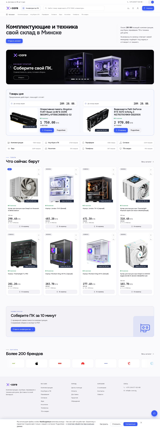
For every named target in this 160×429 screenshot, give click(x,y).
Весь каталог (146, 162)
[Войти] (138, 8)
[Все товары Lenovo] (52, 363)
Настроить (104, 424)
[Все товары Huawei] (75, 363)
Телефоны (76, 14)
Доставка (74, 394)
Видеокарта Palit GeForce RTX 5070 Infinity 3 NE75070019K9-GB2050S (127, 112)
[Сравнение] (128, 8)
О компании (101, 388)
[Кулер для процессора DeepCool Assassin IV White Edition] (24, 198)
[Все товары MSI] (122, 363)
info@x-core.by (131, 391)
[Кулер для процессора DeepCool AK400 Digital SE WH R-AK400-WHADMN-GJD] (136, 264)
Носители (67, 14)
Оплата (74, 391)
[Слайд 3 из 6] (79, 79)
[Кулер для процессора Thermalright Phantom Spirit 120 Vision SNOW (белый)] (136, 198)
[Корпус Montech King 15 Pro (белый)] (99, 264)
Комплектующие (23, 14)
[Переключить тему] (151, 2)
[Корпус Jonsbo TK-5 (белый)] (61, 198)
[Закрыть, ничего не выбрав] (141, 423)
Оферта (100, 394)
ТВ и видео (84, 14)
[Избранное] (133, 8)
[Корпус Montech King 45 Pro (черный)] (61, 264)
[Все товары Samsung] (98, 363)
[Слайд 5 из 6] (85, 79)
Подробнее (61, 130)
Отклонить (116, 424)
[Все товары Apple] (29, 363)
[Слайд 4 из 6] (82, 79)
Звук (60, 14)
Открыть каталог (14, 41)
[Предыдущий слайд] (10, 67)
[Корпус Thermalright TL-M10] (24, 264)
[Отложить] (38, 170)
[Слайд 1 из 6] (72, 79)
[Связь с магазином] (154, 413)
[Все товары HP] (145, 363)
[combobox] (73, 8)
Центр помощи (76, 388)
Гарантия (74, 398)
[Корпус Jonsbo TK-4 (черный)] (99, 198)
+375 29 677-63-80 (135, 2)
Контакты (100, 391)
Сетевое (54, 14)
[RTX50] (80, 67)
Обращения (75, 401)
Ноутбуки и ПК (34, 14)
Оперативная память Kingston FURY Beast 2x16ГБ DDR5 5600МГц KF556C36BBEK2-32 (56, 112)
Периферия (45, 14)
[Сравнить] (38, 174)
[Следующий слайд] (149, 67)
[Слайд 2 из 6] (76, 79)
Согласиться (130, 424)
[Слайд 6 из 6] (88, 79)
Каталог (12, 14)
